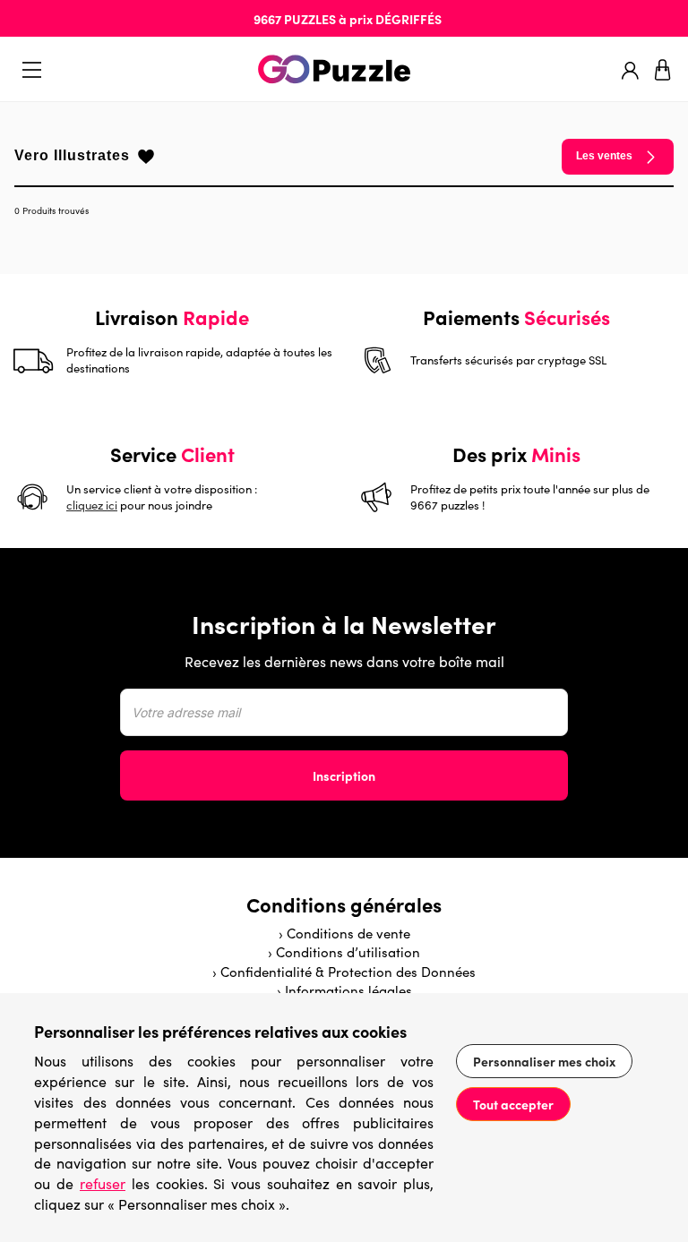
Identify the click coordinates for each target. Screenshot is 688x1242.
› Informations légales (344, 990)
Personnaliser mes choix (544, 1061)
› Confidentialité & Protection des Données (344, 972)
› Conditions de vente (344, 933)
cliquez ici (91, 505)
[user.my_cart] (663, 70)
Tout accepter (513, 1104)
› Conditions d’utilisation (344, 952)
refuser (102, 1183)
